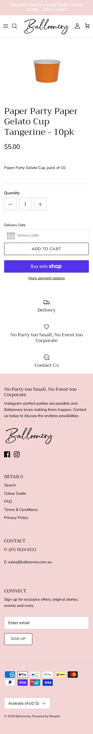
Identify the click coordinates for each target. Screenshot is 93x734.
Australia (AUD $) (23, 703)
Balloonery (23, 716)
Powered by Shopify (46, 716)
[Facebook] (7, 454)
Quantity (12, 192)
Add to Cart (46, 248)
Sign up (18, 639)
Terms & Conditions (20, 509)
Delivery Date (15, 225)
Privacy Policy (16, 517)
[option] (46, 70)
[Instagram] (17, 454)
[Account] (76, 26)
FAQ (8, 501)
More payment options (46, 278)
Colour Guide (15, 493)
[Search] (17, 26)
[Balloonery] (46, 26)
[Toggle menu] (5, 26)
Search (10, 485)
